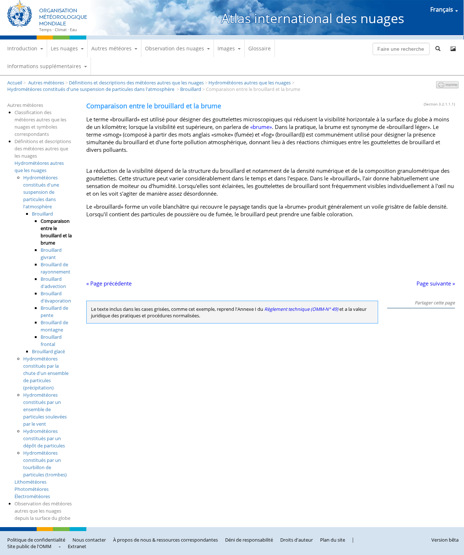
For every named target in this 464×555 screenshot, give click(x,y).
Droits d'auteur (296, 540)
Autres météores (111, 48)
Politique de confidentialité (36, 540)
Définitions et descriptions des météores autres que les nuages (136, 82)
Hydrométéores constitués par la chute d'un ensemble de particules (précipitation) (46, 373)
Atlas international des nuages (312, 18)
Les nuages (64, 48)
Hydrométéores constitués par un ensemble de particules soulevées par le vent (45, 409)
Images (226, 48)
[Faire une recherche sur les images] (453, 49)
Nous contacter (89, 540)
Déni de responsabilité (249, 540)
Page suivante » (436, 283)
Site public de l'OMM (29, 546)
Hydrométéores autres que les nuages (249, 82)
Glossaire (259, 48)
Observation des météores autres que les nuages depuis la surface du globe (43, 510)
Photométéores (31, 489)
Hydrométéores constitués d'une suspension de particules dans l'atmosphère (91, 89)
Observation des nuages (174, 48)
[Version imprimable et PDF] (447, 86)
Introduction (22, 48)
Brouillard (190, 89)
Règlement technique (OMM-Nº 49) (301, 309)
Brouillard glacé (48, 351)
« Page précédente (109, 283)
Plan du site (332, 540)
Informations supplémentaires (44, 66)
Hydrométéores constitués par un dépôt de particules (44, 438)
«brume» (261, 127)
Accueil (14, 82)
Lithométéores (30, 482)
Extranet (77, 546)
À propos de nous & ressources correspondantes (165, 540)
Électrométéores (32, 496)
